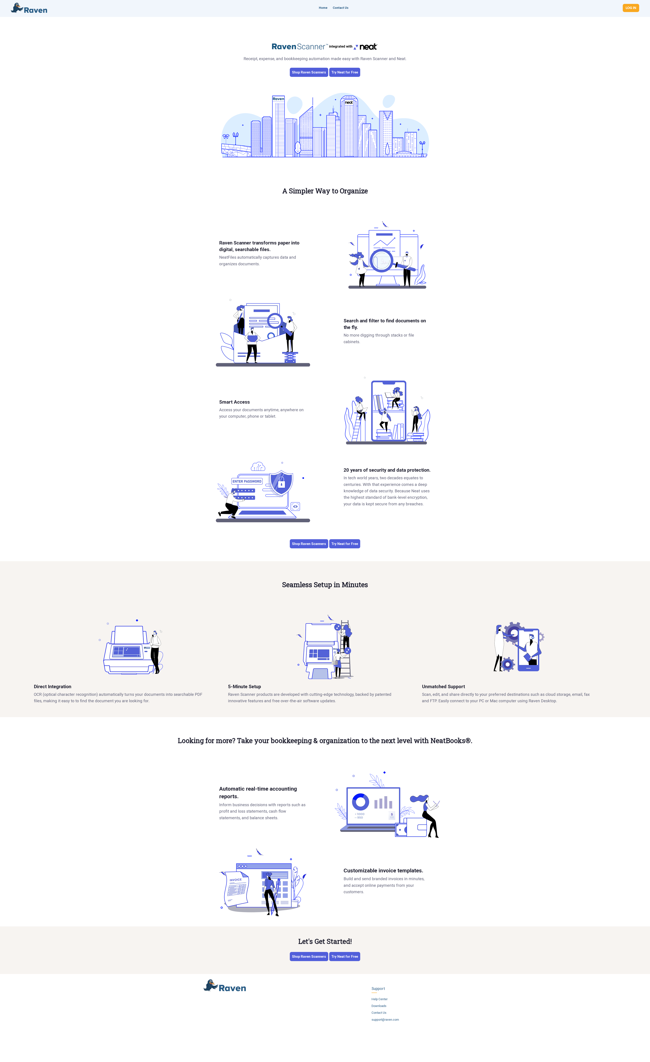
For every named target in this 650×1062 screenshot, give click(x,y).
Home (323, 7)
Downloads (379, 1006)
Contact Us (340, 7)
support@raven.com (385, 1019)
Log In (631, 8)
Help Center (380, 999)
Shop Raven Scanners (309, 72)
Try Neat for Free (344, 72)
